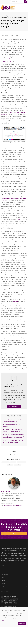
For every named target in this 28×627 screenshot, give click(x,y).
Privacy (2, 586)
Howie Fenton (6, 462)
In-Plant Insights (14, 16)
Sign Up (14, 533)
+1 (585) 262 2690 (11, 600)
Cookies (3, 583)
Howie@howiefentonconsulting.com (13, 505)
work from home (21, 462)
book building (17, 464)
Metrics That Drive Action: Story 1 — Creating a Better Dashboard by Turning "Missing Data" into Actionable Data (13, 436)
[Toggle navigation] (25, 7)
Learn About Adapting (14, 406)
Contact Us (3, 580)
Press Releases (4, 574)
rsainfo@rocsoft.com (12, 606)
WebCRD (19, 219)
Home (2, 16)
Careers (3, 577)
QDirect (15, 301)
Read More (4, 565)
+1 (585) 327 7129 (11, 602)
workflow (10, 464)
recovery (13, 462)
